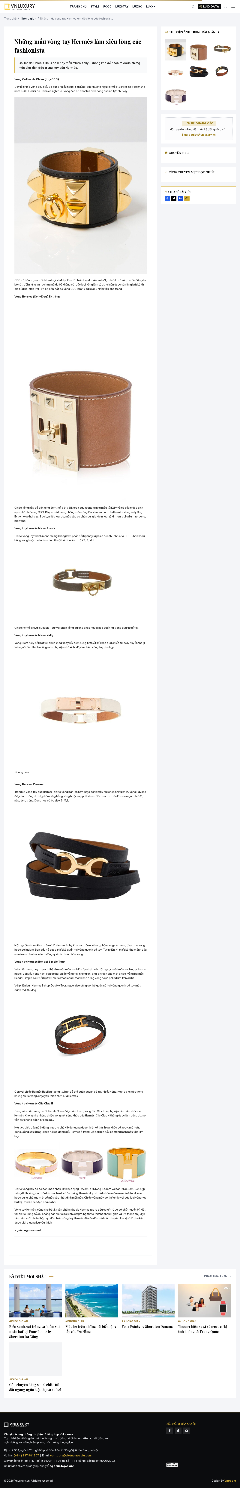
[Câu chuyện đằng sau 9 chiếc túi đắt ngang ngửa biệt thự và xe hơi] (35, 1358)
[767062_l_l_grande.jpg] (176, 73)
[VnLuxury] (19, 6)
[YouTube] (186, 1431)
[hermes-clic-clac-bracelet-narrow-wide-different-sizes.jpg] (176, 96)
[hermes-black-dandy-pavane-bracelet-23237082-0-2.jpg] (199, 73)
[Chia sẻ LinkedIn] (180, 198)
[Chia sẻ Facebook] (167, 198)
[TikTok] (178, 1431)
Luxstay (121, 6)
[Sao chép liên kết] (187, 198)
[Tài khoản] (225, 6)
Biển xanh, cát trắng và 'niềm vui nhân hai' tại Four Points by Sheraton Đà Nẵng (34, 1331)
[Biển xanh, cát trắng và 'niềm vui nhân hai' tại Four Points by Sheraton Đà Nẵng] (35, 1300)
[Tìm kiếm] (193, 6)
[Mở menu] (233, 7)
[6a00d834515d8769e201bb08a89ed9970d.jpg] (222, 73)
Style (95, 6)
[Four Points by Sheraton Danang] (148, 1300)
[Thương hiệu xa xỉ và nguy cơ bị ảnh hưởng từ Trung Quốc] (204, 1300)
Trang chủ (10, 18)
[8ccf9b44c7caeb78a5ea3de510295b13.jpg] (222, 50)
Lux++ (150, 6)
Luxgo (137, 6)
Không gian (28, 18)
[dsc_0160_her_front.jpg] (176, 50)
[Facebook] (169, 1431)
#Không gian (18, 1321)
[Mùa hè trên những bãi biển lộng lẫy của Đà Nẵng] (91, 1300)
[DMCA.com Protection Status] (172, 1464)
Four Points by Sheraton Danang (147, 1326)
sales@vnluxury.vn (203, 134)
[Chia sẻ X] (173, 198)
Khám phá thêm (215, 1276)
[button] (80, 185)
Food (107, 6)
